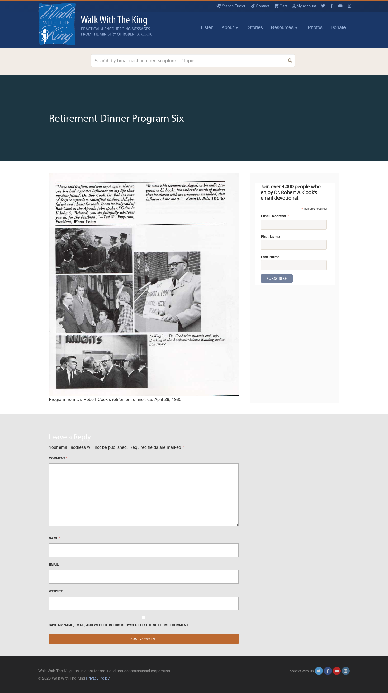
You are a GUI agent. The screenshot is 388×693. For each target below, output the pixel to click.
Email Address (275, 215)
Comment (58, 458)
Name (54, 537)
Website (56, 591)
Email (55, 564)
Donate (338, 26)
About (228, 26)
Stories (255, 26)
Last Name (270, 256)
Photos (315, 26)
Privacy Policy (98, 678)
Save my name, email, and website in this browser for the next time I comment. (119, 625)
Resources (283, 26)
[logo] (62, 24)
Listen (207, 26)
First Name (270, 236)
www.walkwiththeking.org (328, 678)
